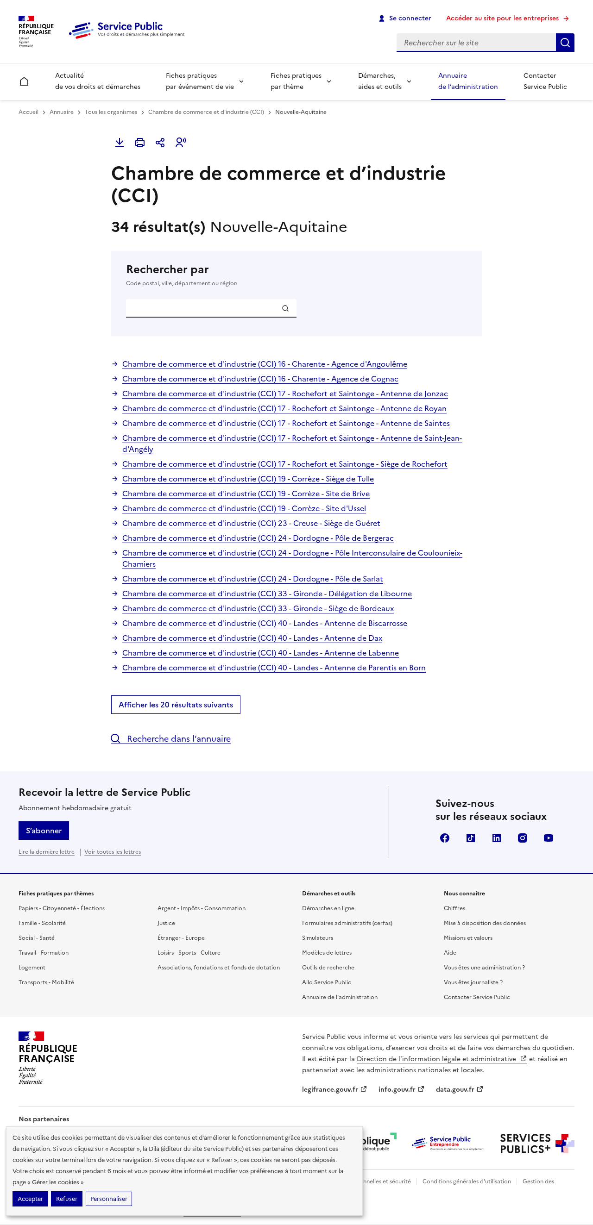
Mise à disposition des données (485, 923)
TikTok (470, 838)
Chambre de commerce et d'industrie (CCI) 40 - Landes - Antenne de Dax (252, 638)
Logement (32, 967)
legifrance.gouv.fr (330, 1089)
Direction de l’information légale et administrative (437, 1059)
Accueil (28, 112)
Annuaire (62, 112)
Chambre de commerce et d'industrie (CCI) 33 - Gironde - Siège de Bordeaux (258, 608)
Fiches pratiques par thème (296, 81)
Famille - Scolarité (42, 923)
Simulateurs (317, 938)
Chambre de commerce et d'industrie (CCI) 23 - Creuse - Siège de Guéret (251, 523)
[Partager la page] (160, 142)
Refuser (66, 1198)
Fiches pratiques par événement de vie (200, 81)
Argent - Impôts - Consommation (202, 908)
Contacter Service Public (545, 81)
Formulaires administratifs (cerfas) (347, 923)
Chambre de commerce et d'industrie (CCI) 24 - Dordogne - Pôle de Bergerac (258, 538)
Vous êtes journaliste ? (473, 982)
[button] (180, 142)
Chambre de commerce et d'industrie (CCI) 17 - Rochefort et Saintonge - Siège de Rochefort (285, 463)
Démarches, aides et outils (380, 81)
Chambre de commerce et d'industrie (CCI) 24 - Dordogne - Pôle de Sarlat (252, 578)
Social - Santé (37, 938)
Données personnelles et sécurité (367, 1181)
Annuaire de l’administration (468, 81)
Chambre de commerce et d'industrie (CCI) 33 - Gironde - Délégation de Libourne (267, 593)
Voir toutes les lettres (112, 852)
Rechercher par (181, 275)
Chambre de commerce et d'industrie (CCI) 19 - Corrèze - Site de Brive (246, 493)
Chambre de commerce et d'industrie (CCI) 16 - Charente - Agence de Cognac (260, 378)
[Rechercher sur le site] (565, 42)
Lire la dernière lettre (47, 852)
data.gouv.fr (455, 1089)
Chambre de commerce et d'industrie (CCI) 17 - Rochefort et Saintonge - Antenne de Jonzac (285, 393)
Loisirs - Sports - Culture (189, 953)
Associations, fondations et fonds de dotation (219, 967)
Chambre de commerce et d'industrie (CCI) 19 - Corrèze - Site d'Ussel (244, 508)
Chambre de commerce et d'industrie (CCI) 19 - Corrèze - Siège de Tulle (248, 478)
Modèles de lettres (327, 953)
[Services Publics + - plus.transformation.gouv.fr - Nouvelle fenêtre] (537, 1143)
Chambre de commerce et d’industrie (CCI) (206, 112)
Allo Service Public (326, 982)
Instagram (522, 838)
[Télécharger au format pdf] (119, 142)
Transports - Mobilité (46, 982)
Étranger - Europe (181, 938)
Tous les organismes (111, 112)
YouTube (548, 838)
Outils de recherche (328, 967)
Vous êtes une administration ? (484, 967)
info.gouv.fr (397, 1089)
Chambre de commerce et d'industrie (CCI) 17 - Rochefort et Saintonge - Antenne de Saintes (286, 423)
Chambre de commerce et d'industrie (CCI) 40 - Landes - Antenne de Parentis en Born (274, 667)
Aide (450, 953)
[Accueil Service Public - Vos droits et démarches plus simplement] (129, 39)
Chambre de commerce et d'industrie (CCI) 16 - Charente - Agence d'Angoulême (264, 363)
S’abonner (44, 830)
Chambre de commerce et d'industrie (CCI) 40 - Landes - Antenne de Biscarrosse (264, 623)
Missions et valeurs (468, 938)
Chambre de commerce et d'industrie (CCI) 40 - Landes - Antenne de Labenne (260, 652)
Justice (166, 923)
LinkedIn (496, 838)
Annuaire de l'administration (340, 997)
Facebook (444, 838)
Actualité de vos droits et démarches (97, 81)
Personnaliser (108, 1198)
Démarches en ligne (328, 908)
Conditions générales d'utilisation (467, 1181)
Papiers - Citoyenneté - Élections (62, 908)
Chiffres (454, 908)
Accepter (30, 1198)
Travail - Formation (44, 953)
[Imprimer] (140, 142)
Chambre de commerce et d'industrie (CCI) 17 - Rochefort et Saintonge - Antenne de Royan (284, 408)
